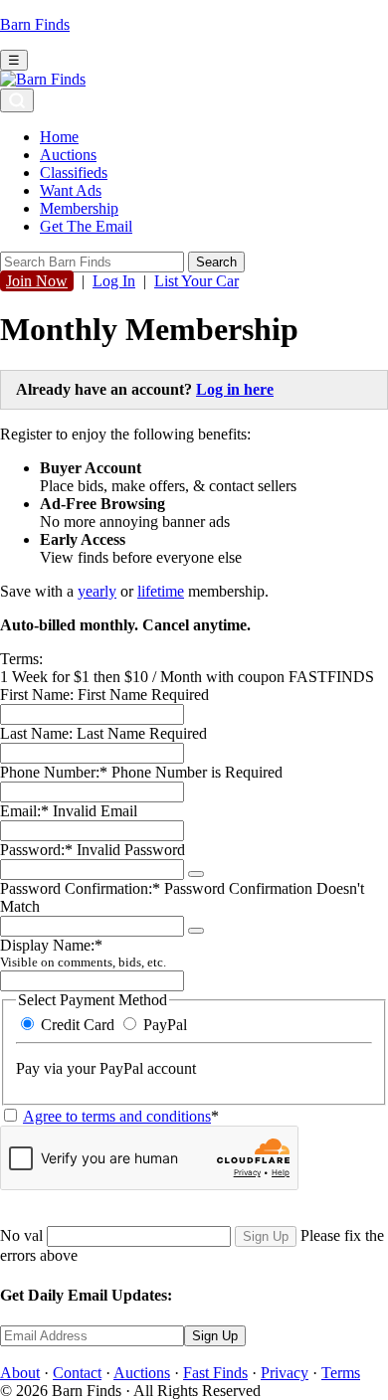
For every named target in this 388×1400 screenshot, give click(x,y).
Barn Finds (35, 24)
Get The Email (86, 226)
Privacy (284, 1372)
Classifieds (73, 172)
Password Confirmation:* (80, 888)
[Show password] (196, 874)
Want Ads (70, 190)
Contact (77, 1372)
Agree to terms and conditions (117, 1116)
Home (59, 136)
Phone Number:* (55, 772)
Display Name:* (83, 953)
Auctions (68, 154)
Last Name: (36, 733)
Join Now (37, 280)
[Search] (17, 100)
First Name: (37, 694)
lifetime (160, 591)
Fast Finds (215, 1372)
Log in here (235, 389)
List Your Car (196, 280)
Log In (114, 280)
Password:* (36, 849)
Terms (340, 1372)
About (20, 1372)
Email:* (24, 810)
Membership (79, 208)
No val (21, 1235)
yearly (97, 591)
